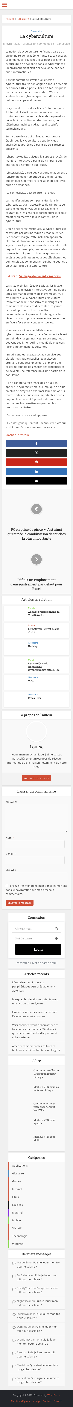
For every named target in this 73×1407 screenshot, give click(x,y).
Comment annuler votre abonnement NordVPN (44, 1107)
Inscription (22, 963)
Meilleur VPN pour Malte (44, 1138)
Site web (11, 869)
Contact (47, 1401)
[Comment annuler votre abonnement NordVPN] (23, 1108)
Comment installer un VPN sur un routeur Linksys (46, 1074)
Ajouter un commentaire (38, 43)
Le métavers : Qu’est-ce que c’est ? (43, 630)
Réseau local (35, 698)
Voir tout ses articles (36, 778)
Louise (66, 43)
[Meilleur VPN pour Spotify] (23, 1124)
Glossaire (23, 18)
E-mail (11, 853)
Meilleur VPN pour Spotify (44, 1121)
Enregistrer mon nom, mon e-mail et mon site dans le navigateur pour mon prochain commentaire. (36, 890)
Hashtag (32, 646)
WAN (31, 680)
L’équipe (36, 1401)
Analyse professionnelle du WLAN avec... (44, 613)
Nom (10, 837)
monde (11, 435)
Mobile (31, 608)
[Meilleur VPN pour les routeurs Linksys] (23, 1091)
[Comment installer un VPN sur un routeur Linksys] (23, 1075)
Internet (32, 625)
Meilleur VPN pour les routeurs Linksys (46, 1088)
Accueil (10, 18)
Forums (58, 1401)
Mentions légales (20, 1401)
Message (11, 801)
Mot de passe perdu (44, 963)
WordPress (53, 1395)
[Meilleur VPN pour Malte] (23, 1141)
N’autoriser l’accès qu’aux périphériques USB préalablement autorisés (33, 986)
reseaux (24, 435)
